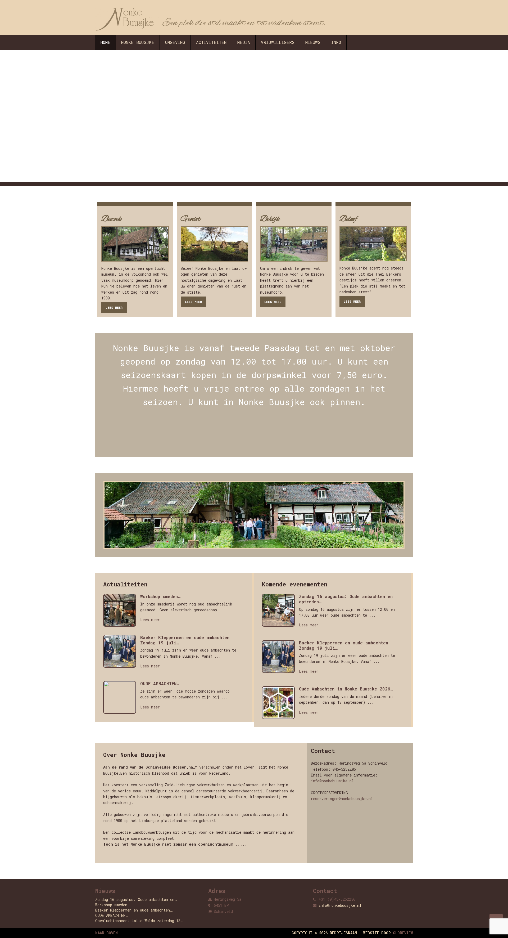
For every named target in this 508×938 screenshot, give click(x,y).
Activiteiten (211, 42)
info (336, 42)
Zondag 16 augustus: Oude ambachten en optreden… (346, 599)
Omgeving (175, 42)
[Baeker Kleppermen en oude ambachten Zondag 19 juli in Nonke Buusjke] (121, 652)
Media (243, 42)
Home (105, 42)
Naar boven (106, 932)
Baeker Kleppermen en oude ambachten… (134, 910)
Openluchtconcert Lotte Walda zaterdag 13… (139, 920)
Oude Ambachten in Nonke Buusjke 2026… (346, 689)
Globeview (403, 932)
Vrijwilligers (277, 42)
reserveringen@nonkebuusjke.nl (342, 798)
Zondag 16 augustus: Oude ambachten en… (136, 899)
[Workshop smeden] (121, 611)
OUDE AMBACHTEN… (159, 683)
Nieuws (312, 42)
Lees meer (114, 307)
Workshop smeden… (160, 596)
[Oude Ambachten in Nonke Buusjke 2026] (280, 704)
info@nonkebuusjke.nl (332, 780)
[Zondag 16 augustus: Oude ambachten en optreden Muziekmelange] (280, 611)
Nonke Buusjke (137, 42)
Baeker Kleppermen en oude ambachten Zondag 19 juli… (184, 640)
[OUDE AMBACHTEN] (121, 698)
